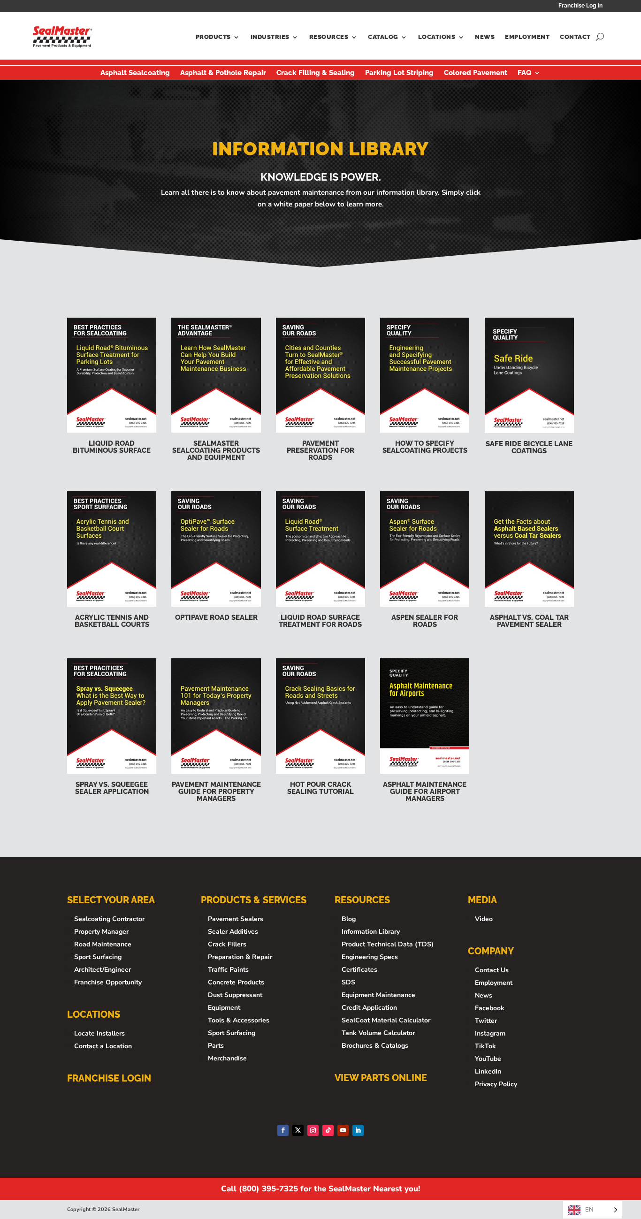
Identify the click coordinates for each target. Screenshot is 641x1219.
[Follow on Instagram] (313, 1130)
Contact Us (492, 970)
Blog (349, 918)
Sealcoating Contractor (109, 918)
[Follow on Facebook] (283, 1130)
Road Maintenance (102, 944)
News (485, 36)
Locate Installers (99, 1033)
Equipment (224, 1007)
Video (484, 918)
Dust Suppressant (235, 994)
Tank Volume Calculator (378, 1033)
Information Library (371, 931)
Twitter (486, 1020)
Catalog (383, 36)
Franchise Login (109, 1078)
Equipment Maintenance (378, 994)
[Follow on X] (298, 1130)
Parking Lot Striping (399, 73)
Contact (575, 36)
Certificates (359, 969)
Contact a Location (103, 1046)
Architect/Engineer (102, 969)
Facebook (489, 1008)
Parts (216, 1045)
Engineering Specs (370, 956)
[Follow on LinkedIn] (358, 1130)
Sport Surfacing (98, 956)
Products (213, 36)
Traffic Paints (228, 969)
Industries (270, 36)
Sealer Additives (233, 931)
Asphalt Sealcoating (135, 73)
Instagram (490, 1033)
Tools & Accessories (238, 1020)
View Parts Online (381, 1077)
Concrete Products (236, 982)
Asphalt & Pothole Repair (223, 73)
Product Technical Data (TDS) (388, 944)
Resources (329, 36)
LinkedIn (488, 1071)
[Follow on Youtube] (343, 1130)
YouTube (488, 1058)
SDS (348, 982)
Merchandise (227, 1058)
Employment (527, 36)
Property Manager (101, 931)
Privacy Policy (496, 1084)
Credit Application (369, 1007)
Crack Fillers (227, 944)
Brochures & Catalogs (375, 1045)
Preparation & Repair (240, 956)
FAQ (524, 73)
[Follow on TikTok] (328, 1130)
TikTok (485, 1046)
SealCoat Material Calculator (386, 1020)
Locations (437, 36)
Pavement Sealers (235, 918)
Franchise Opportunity (108, 982)
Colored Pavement (475, 73)
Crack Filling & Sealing (315, 73)
